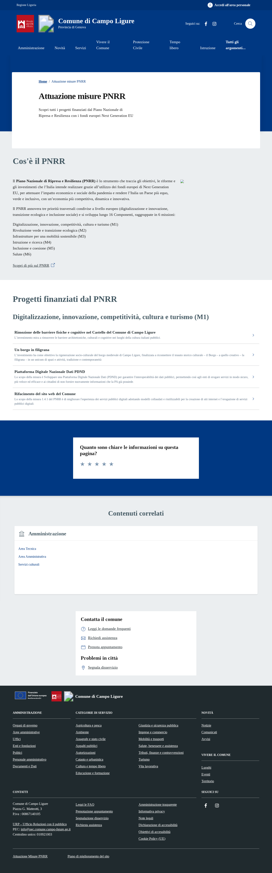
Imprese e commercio (153, 732)
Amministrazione (31, 48)
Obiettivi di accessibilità (154, 832)
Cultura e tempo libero (91, 766)
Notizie (206, 725)
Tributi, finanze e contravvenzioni (161, 752)
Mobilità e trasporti (151, 739)
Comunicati (209, 732)
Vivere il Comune (103, 45)
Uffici (17, 739)
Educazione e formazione (93, 773)
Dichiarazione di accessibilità (158, 825)
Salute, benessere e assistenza (158, 746)
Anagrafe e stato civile (91, 739)
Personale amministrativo (29, 759)
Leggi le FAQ (85, 804)
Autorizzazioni (85, 752)
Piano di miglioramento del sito (88, 856)
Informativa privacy (152, 811)
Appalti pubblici (86, 746)
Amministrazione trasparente (158, 804)
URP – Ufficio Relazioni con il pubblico (40, 824)
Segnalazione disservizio (92, 818)
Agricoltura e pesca (89, 725)
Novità (60, 48)
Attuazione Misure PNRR (30, 856)
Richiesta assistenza (89, 825)
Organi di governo (25, 725)
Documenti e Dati (25, 766)
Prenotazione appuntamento (94, 811)
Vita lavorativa (148, 766)
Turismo (144, 759)
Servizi (80, 48)
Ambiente (82, 732)
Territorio (207, 781)
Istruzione (207, 48)
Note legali (146, 818)
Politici (17, 752)
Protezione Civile (141, 45)
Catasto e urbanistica (89, 759)
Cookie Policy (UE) (152, 838)
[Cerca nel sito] (250, 24)
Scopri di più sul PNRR (31, 265)
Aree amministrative (26, 732)
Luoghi (206, 767)
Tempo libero (175, 45)
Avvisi (205, 739)
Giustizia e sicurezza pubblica (158, 725)
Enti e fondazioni (24, 746)
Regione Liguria (26, 5)
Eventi (205, 774)
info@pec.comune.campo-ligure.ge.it (46, 829)
